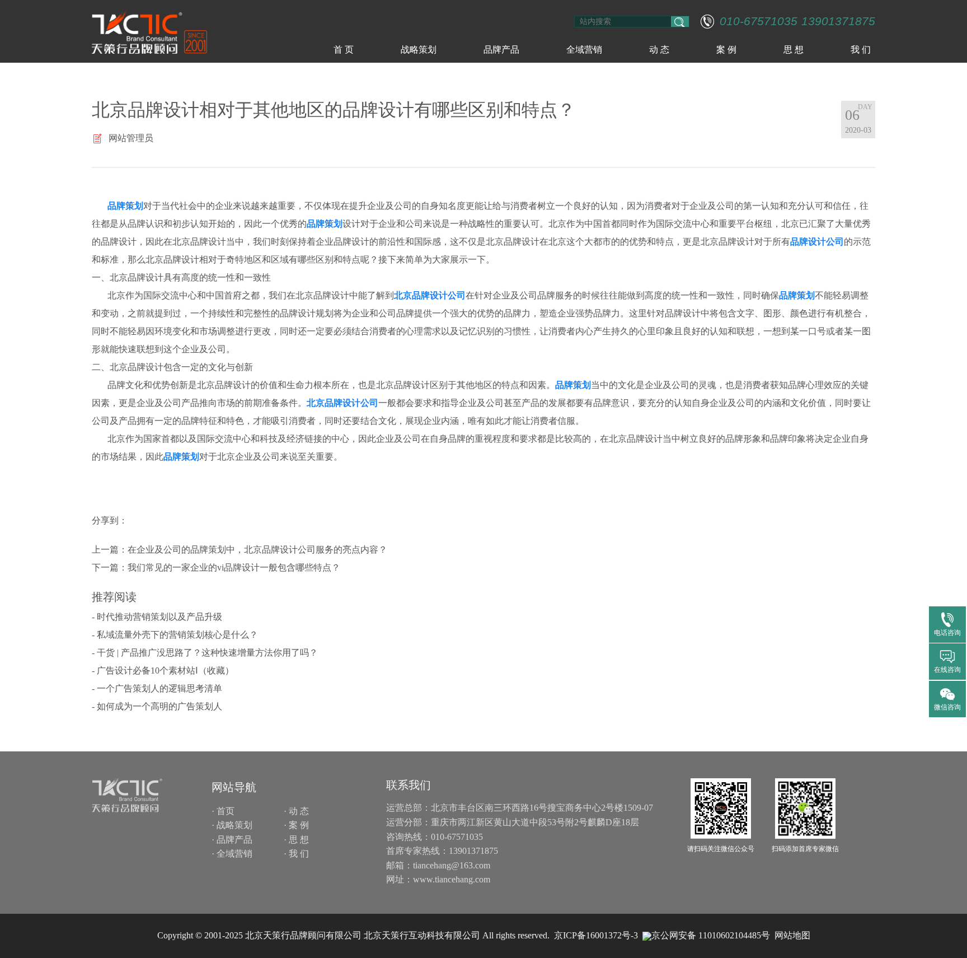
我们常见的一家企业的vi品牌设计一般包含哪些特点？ (234, 567)
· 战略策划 (232, 825)
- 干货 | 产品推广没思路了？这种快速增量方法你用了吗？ (205, 652)
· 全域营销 (232, 853)
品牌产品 (501, 49)
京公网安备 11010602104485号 (710, 935)
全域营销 (584, 49)
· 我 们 (296, 853)
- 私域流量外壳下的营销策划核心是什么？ (175, 634)
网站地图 (792, 935)
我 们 (861, 49)
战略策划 (418, 49)
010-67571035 (758, 21)
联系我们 (408, 785)
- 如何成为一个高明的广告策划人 (157, 706)
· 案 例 (296, 825)
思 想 (793, 49)
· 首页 (223, 811)
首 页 (344, 49)
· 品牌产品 (232, 839)
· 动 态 (296, 811)
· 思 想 (296, 839)
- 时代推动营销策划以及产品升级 (157, 616)
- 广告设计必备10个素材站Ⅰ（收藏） (163, 670)
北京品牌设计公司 (430, 295)
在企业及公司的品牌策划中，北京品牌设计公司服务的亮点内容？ (257, 549)
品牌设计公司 (817, 241)
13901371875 (838, 21)
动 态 (659, 49)
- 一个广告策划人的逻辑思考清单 (157, 688)
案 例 (726, 49)
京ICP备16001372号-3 (596, 935)
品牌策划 (125, 206)
